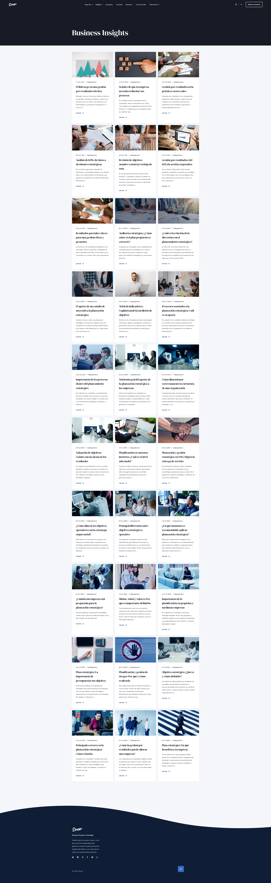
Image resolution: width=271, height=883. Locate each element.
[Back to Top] (181, 869)
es (241, 4)
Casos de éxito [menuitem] (141, 4)
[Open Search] (236, 4)
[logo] (77, 829)
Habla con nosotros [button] (254, 4)
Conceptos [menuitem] (109, 4)
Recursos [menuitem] (129, 4)
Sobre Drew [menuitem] (153, 4)
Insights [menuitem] (98, 4)
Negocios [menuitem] (88, 4)
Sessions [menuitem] (119, 4)
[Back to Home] (12, 4)
